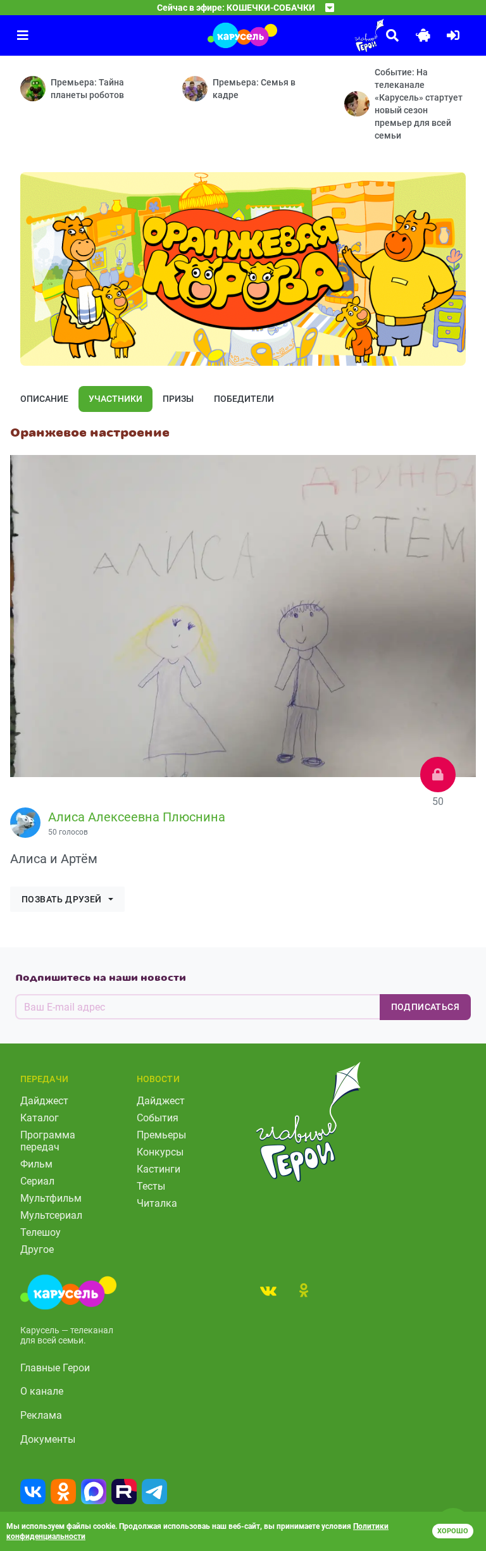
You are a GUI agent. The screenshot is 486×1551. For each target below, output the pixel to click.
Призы (178, 399)
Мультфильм (51, 1198)
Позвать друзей (62, 899)
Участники (115, 399)
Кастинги (158, 1169)
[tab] (268, 1290)
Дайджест (44, 1101)
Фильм (36, 1164)
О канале (41, 1391)
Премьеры (161, 1135)
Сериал (37, 1181)
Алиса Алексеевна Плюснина (136, 817)
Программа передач (47, 1141)
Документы (47, 1439)
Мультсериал (51, 1215)
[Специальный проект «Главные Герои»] (334, 35)
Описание (44, 399)
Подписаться (425, 1007)
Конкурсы (160, 1152)
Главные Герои (55, 1368)
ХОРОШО (452, 1531)
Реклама (41, 1415)
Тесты (151, 1186)
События (157, 1118)
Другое (37, 1249)
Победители (244, 399)
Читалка (157, 1203)
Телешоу (40, 1232)
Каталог (39, 1118)
